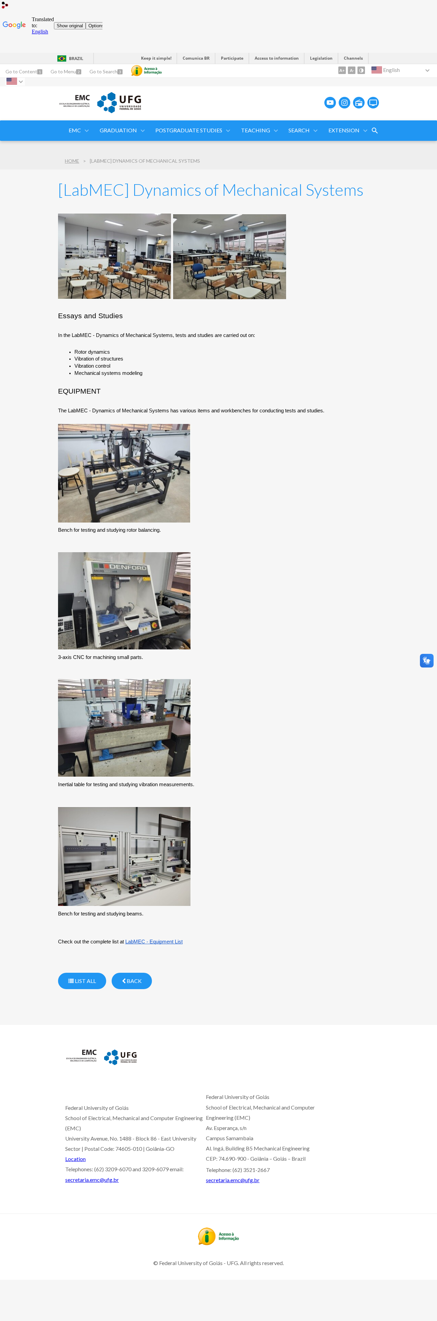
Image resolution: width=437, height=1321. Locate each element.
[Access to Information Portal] (218, 1243)
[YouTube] (330, 102)
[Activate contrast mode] (361, 70)
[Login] (5, 6)
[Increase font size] (342, 70)
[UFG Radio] (359, 102)
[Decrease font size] (351, 70)
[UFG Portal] (119, 111)
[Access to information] (146, 70)
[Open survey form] (375, 131)
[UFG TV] (373, 102)
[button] (75, 130)
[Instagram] (344, 102)
